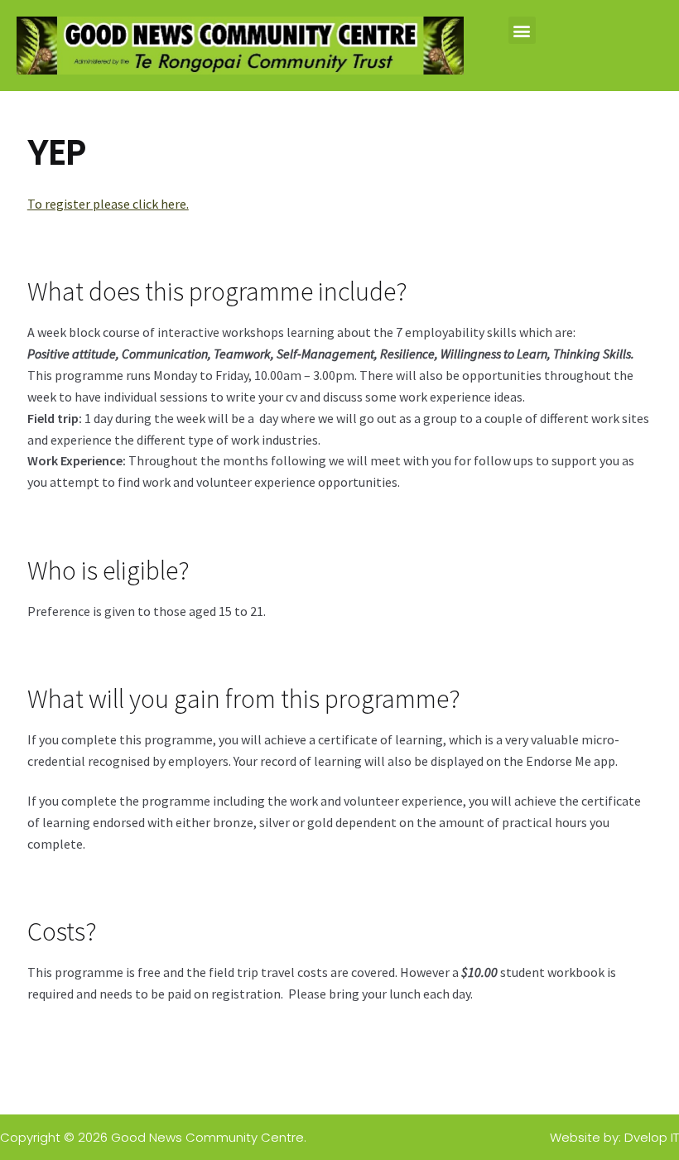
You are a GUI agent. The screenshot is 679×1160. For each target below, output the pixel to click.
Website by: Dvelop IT (614, 1137)
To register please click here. (108, 203)
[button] (522, 30)
